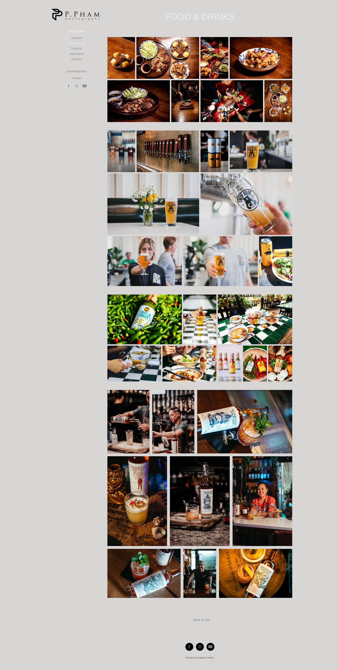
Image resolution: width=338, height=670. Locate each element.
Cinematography (76, 71)
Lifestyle (76, 38)
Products (76, 48)
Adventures (77, 53)
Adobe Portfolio (206, 657)
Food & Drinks (77, 43)
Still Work (76, 31)
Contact (77, 78)
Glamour (76, 59)
